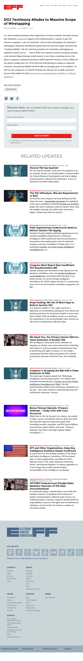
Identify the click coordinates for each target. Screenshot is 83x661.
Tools (70, 5)
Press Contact (50, 597)
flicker (53, 552)
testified (20, 39)
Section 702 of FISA (68, 204)
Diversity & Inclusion (33, 589)
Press (9, 581)
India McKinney (51, 165)
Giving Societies (12, 627)
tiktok (70, 552)
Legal (9, 573)
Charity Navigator (40, 558)
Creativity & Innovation (14, 602)
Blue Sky (36, 552)
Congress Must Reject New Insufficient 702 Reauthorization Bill (52, 266)
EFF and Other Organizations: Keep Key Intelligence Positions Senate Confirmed (53, 449)
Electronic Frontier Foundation (13, 7)
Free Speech (11, 597)
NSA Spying (11, 89)
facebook (19, 552)
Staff (27, 586)
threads (79, 552)
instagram (27, 552)
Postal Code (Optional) (15, 117)
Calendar (29, 571)
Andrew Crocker (52, 479)
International (11, 608)
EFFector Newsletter (33, 610)
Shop (9, 634)
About (42, 5)
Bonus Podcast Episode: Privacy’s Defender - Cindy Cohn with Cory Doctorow (49, 411)
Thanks (67, 649)
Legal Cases (30, 605)
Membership (11, 578)
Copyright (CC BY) (9, 649)
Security (9, 576)
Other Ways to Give (13, 637)
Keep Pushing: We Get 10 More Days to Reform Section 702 (52, 304)
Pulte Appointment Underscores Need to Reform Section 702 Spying (53, 229)
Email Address (12, 125)
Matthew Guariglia (53, 191)
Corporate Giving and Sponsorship (14, 630)
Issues (47, 5)
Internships (30, 581)
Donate (75, 5)
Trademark (28, 649)
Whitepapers (30, 608)
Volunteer (29, 573)
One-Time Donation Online (14, 624)
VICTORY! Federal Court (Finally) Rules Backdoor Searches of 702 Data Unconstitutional (52, 486)
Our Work (54, 5)
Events (28, 602)
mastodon (10, 552)
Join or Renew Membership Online (14, 619)
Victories (29, 576)
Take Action (63, 5)
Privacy (9, 600)
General (9, 571)
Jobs (27, 584)
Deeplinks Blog (36, 165)
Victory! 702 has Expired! (44, 168)
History (28, 578)
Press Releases (31, 600)
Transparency (11, 605)
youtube (45, 552)
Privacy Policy (50, 649)
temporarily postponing (55, 201)
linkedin (62, 552)
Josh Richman (50, 225)
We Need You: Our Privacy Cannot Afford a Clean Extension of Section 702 (54, 338)
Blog (27, 597)
